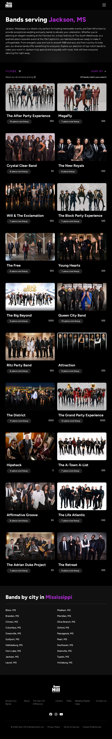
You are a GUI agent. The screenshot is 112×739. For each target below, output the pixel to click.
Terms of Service (71, 727)
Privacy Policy (54, 727)
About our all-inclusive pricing (19, 77)
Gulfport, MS (12, 639)
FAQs (68, 701)
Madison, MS (64, 610)
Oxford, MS (63, 627)
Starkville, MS (64, 651)
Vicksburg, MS (64, 662)
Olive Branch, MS (66, 621)
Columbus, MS (13, 627)
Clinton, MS (12, 621)
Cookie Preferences (92, 727)
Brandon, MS (12, 616)
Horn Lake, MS (13, 651)
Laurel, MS (11, 662)
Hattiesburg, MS (14, 645)
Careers (59, 701)
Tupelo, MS (63, 656)
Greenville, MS (13, 633)
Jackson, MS (12, 656)
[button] (103, 4)
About (26, 701)
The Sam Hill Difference (39, 702)
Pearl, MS (62, 639)
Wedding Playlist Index (82, 702)
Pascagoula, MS (65, 633)
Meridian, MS (64, 616)
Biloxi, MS (11, 610)
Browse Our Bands (11, 702)
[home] (9, 4)
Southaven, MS (65, 645)
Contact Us (101, 701)
